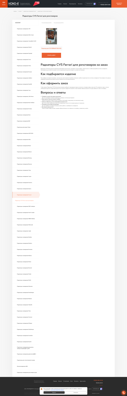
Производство (72, 3)
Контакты (80, 3)
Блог (71, 381)
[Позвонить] (124, 393)
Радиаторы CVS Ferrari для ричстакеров (24, 200)
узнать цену (51, 55)
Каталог (65, 3)
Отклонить (76, 392)
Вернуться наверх (13, 391)
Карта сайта (83, 381)
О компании (66, 381)
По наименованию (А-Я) (46, 22)
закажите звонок (119, 4)
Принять (54, 392)
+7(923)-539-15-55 (105, 4)
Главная (59, 3)
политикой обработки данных (57, 389)
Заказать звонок (99, 382)
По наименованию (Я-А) (58, 22)
